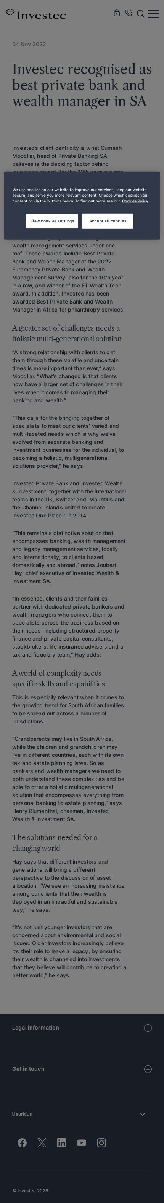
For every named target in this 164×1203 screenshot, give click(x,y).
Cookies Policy (135, 201)
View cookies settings (52, 220)
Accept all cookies (108, 220)
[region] (82, 206)
